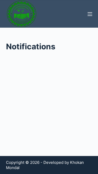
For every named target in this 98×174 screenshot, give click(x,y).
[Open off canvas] (90, 14)
